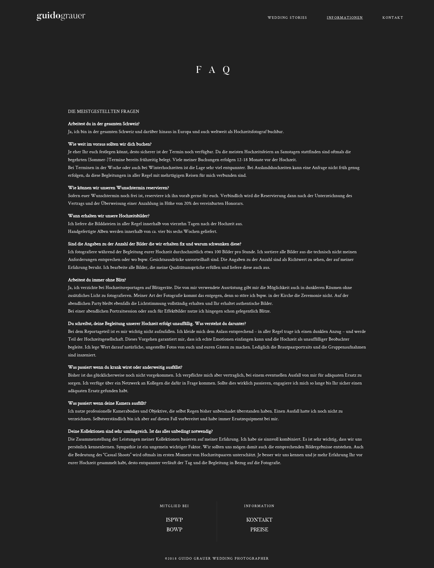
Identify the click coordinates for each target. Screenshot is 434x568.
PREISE (259, 530)
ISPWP (174, 520)
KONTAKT (392, 17)
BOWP (174, 530)
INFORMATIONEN (345, 17)
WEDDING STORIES (287, 17)
